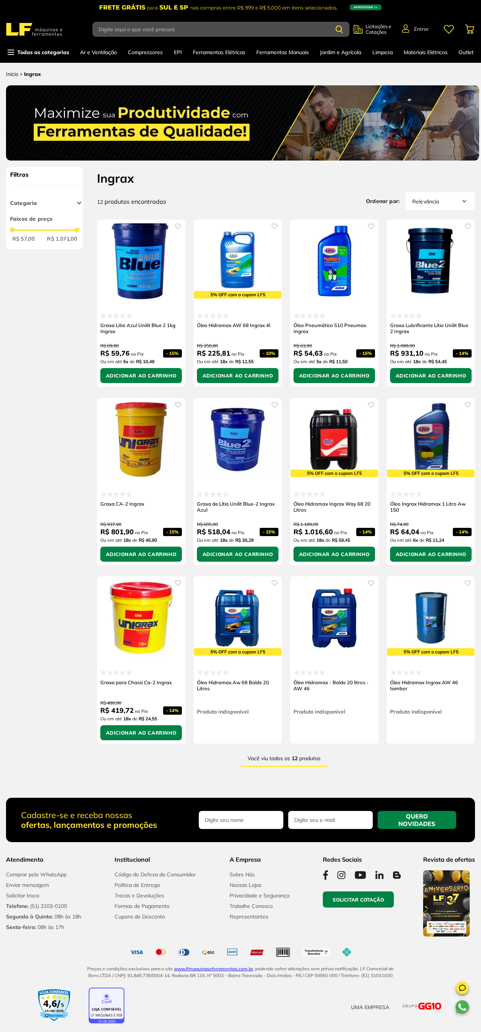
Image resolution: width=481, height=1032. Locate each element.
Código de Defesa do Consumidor (155, 874)
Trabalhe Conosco (251, 906)
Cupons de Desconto (140, 916)
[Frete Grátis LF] (240, 7)
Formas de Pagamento (142, 906)
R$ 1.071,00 (62, 238)
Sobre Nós (242, 874)
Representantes (249, 916)
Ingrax (32, 74)
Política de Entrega (137, 885)
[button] (462, 989)
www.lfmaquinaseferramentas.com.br (213, 968)
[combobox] (223, 29)
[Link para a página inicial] (12, 74)
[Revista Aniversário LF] (446, 934)
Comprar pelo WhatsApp (36, 874)
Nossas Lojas (246, 885)
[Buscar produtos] (339, 29)
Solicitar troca (22, 895)
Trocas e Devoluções (139, 895)
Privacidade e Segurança (259, 895)
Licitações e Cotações (378, 29)
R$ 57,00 (23, 238)
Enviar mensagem (27, 885)
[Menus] (448, 29)
